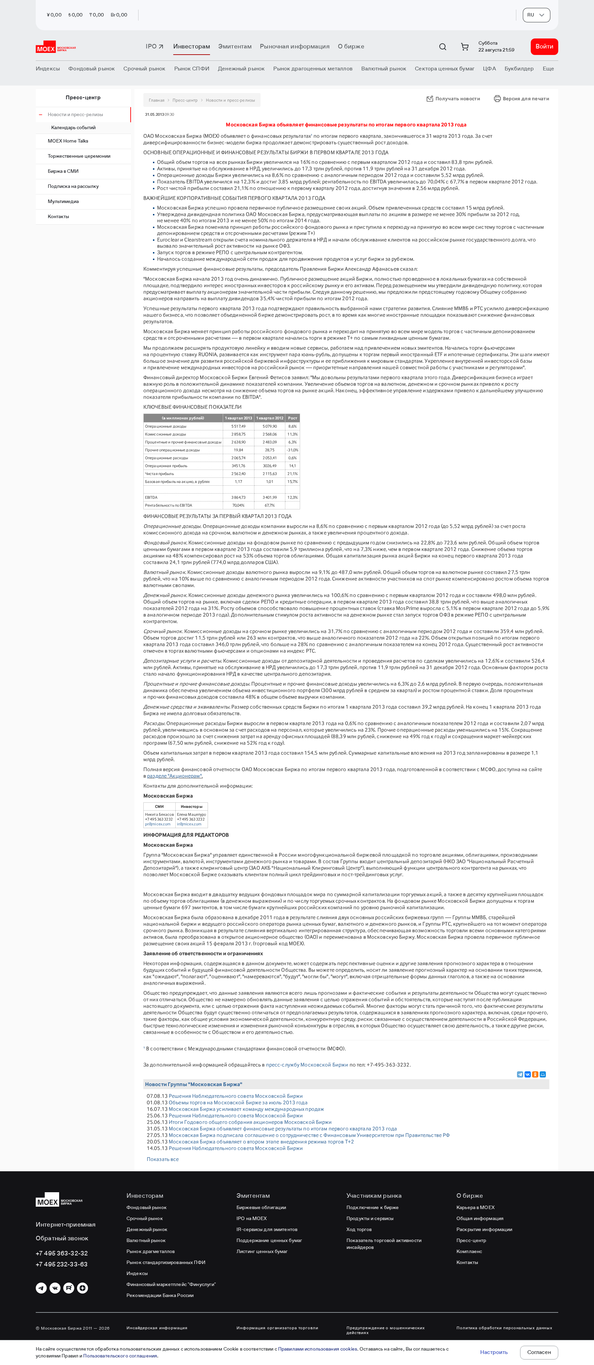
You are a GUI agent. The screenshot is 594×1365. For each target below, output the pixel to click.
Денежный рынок (146, 1229)
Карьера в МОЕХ (475, 1207)
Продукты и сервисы (370, 1218)
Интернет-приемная (66, 1225)
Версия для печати (526, 98)
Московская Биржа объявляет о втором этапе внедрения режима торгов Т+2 (261, 1141)
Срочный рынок (144, 1218)
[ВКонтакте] (528, 1074)
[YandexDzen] (82, 1288)
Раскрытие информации (484, 1229)
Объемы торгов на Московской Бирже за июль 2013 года (238, 1102)
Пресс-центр (83, 98)
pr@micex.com (158, 824)
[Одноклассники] (535, 1074)
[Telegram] (520, 1074)
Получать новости (458, 98)
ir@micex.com (189, 824)
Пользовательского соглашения (120, 1356)
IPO (151, 47)
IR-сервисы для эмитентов (266, 1229)
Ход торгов (359, 1229)
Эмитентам (235, 47)
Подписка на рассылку (73, 186)
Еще (548, 69)
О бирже (351, 47)
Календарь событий (73, 127)
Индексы (137, 1273)
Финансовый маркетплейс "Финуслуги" (171, 1284)
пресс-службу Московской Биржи (307, 1064)
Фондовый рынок (146, 1207)
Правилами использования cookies (317, 1349)
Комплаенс (469, 1251)
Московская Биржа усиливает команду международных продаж (246, 1109)
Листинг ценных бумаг (262, 1251)
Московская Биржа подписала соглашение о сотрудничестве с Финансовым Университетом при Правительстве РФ (309, 1135)
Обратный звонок (62, 1239)
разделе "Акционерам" (174, 775)
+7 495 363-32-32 (62, 1254)
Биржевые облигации (261, 1207)
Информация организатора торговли (277, 1328)
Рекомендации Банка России (160, 1295)
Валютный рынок (146, 1240)
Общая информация (480, 1218)
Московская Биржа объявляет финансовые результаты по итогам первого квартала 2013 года (283, 1128)
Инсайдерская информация (157, 1328)
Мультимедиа (63, 201)
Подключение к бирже (372, 1207)
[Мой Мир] (543, 1074)
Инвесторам (191, 47)
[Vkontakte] (55, 1288)
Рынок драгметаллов (150, 1251)
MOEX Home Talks (68, 141)
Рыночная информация (294, 47)
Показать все (163, 1159)
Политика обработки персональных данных (504, 1328)
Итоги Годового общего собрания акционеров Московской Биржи (250, 1122)
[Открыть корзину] (464, 46)
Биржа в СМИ (63, 171)
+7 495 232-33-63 (62, 1265)
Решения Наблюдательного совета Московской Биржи (236, 1096)
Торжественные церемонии (79, 156)
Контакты (58, 216)
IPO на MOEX (251, 1218)
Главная (156, 100)
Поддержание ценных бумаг (269, 1240)
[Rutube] (68, 1288)
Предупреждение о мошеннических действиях (385, 1330)
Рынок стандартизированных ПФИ (166, 1262)
